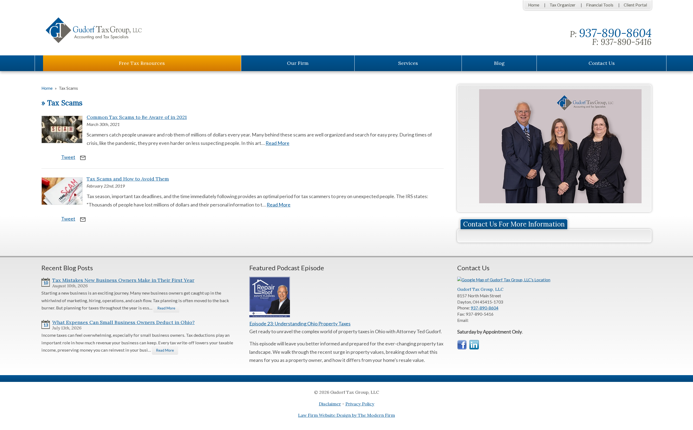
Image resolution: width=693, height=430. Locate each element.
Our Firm (298, 63)
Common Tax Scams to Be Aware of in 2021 (137, 117)
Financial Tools (599, 4)
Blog (499, 63)
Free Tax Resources (142, 63)
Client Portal (635, 4)
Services (408, 63)
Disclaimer (330, 403)
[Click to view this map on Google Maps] (505, 279)
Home (533, 4)
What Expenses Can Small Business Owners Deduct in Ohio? (123, 322)
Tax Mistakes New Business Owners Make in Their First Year (123, 280)
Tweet (68, 157)
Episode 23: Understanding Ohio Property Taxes (300, 323)
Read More (277, 143)
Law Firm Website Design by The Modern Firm (346, 415)
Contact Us (602, 63)
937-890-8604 (615, 32)
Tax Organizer (563, 4)
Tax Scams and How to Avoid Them (128, 179)
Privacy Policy (359, 403)
